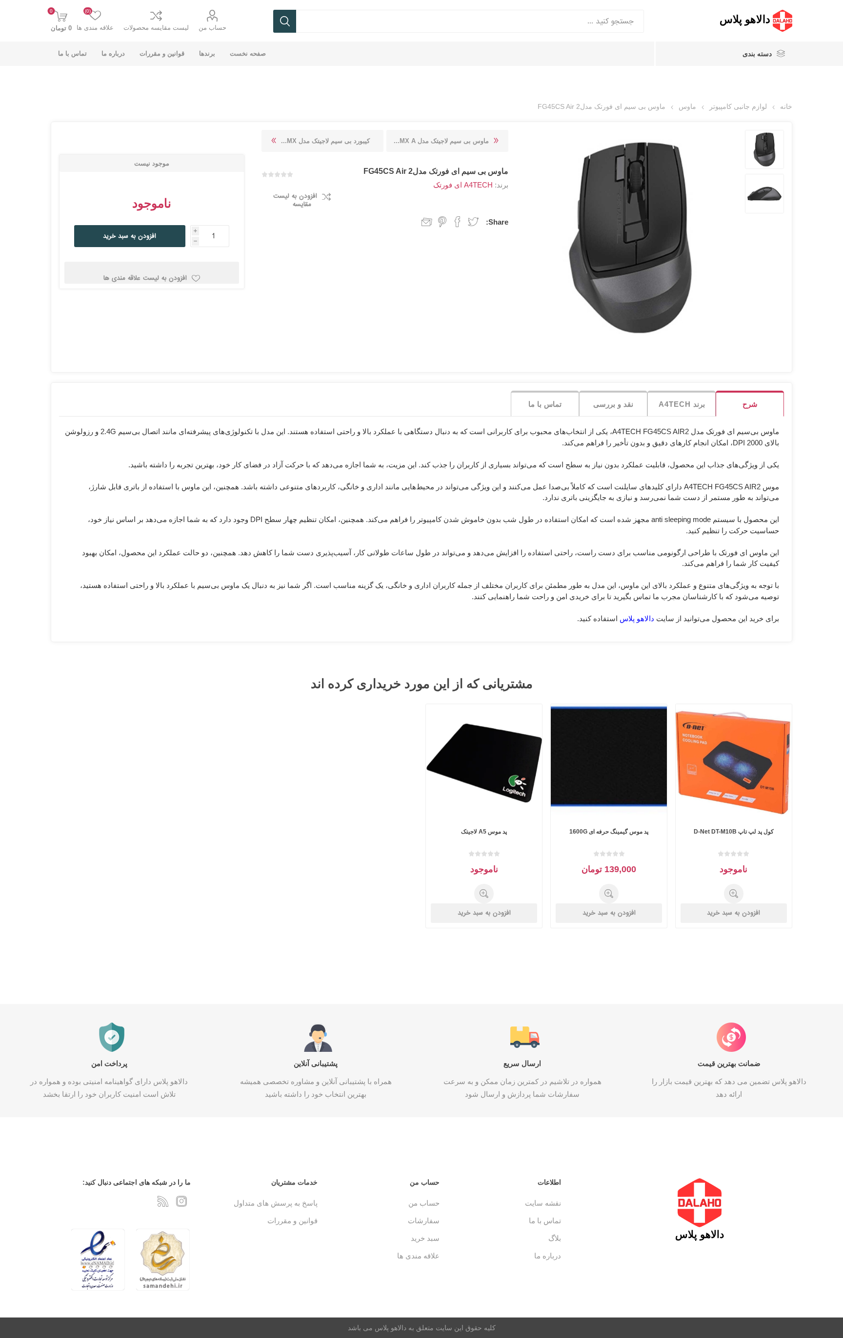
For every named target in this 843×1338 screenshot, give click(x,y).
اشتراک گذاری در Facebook (457, 221)
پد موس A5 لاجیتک (484, 831)
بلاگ (554, 1238)
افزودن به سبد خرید (129, 236)
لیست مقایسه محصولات (156, 27)
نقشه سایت (543, 1203)
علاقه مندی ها (418, 1256)
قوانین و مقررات (292, 1220)
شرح (750, 404)
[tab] (750, 404)
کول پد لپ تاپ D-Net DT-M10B (734, 831)
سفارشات (424, 1220)
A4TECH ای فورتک (463, 185)
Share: (497, 222)
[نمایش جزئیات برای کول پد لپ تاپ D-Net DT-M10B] (734, 762)
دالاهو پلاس (637, 618)
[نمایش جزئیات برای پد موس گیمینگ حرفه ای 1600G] (609, 762)
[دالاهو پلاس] (782, 21)
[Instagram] (181, 1201)
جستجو (284, 21)
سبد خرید (425, 1238)
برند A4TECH (682, 404)
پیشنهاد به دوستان (422, 221)
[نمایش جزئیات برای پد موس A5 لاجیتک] (484, 762)
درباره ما (547, 1256)
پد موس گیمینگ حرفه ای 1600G (608, 831)
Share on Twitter (473, 221)
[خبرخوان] (163, 1201)
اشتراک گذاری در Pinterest (442, 221)
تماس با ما (545, 404)
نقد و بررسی (613, 404)
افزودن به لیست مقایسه (295, 200)
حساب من (212, 27)
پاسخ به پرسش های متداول (276, 1203)
